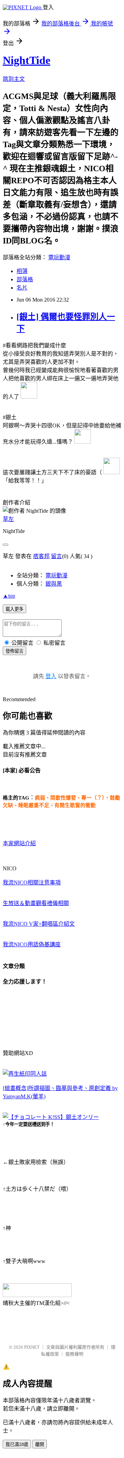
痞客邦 (41, 556)
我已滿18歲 (17, 1444)
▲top (9, 596)
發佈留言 (14, 651)
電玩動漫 (59, 257)
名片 (22, 288)
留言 (56, 556)
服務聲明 (74, 1354)
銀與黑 (53, 584)
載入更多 (14, 609)
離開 (39, 1444)
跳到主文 (14, 79)
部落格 (25, 279)
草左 (8, 519)
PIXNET (32, 1347)
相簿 (22, 271)
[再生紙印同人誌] (25, 1074)
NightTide (26, 60)
